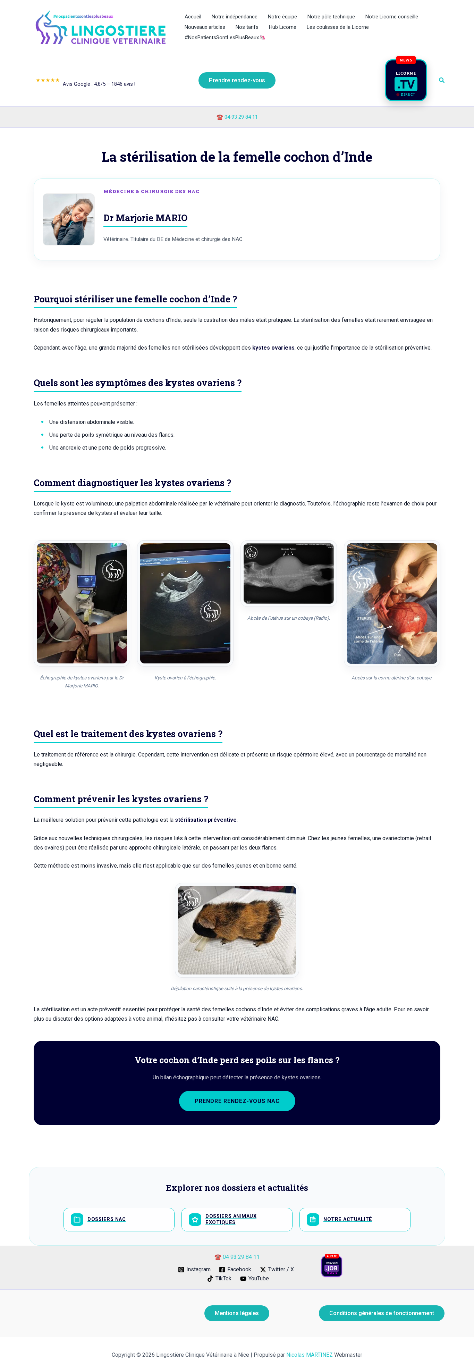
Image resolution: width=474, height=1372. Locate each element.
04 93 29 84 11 (241, 117)
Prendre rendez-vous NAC (237, 1101)
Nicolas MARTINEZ (309, 1355)
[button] (237, 80)
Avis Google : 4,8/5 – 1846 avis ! (85, 82)
